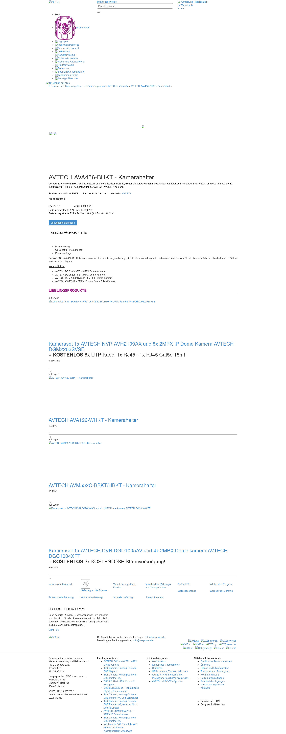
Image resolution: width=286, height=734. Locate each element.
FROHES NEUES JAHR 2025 (66, 609)
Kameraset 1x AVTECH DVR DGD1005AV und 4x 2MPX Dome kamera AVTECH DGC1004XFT (138, 553)
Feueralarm (64, 68)
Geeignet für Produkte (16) (69, 232)
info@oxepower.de (107, 1)
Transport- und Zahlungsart (215, 671)
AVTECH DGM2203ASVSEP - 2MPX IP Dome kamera (119, 712)
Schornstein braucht (68, 48)
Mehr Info (54, 629)
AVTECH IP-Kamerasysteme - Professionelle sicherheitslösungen (170, 676)
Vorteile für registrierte (212, 684)
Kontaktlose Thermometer (165, 664)
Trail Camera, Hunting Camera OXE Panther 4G (120, 676)
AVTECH (112, 86)
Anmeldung (187, 1)
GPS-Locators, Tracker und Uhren (170, 671)
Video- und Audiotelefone (71, 61)
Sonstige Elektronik (68, 78)
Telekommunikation (68, 75)
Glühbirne (157, 668)
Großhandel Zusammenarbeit (216, 661)
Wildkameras (82, 27)
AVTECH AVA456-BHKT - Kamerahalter (151, 86)
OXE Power (64, 51)
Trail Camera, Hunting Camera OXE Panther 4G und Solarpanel (121, 696)
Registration (201, 1)
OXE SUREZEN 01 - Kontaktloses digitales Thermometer (121, 689)
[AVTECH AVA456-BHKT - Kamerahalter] (143, 126)
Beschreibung (62, 246)
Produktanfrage (63, 253)
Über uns (205, 664)
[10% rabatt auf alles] (143, 83)
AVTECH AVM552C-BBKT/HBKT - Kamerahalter (102, 485)
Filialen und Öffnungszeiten (215, 668)
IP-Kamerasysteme (95, 86)
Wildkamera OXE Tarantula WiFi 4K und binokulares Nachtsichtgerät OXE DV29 (120, 727)
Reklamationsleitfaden (212, 677)
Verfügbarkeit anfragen (63, 222)
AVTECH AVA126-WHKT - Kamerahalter (93, 419)
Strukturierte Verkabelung (71, 71)
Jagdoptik (63, 41)
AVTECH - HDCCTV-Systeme (167, 681)
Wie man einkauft (210, 674)
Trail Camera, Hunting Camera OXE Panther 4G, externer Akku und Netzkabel (120, 704)
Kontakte (205, 687)
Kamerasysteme (66, 54)
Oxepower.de (56, 86)
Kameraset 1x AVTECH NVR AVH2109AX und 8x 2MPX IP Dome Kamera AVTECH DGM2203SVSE (141, 346)
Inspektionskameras (68, 44)
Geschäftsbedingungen (213, 681)
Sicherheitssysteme (68, 58)
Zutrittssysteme (66, 64)
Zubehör (123, 86)
